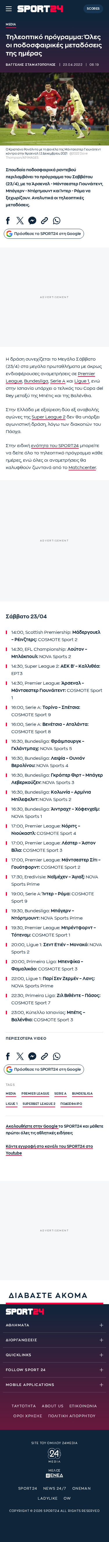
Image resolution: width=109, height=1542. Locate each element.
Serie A (57, 381)
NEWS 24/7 (55, 1488)
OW (67, 1498)
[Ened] (54, 1475)
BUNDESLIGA (82, 1093)
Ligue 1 (81, 381)
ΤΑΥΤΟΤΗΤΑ (24, 1406)
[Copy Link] (44, 221)
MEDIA (11, 1093)
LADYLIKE (48, 1498)
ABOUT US (53, 1406)
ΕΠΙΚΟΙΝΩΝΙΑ (83, 1406)
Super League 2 (48, 417)
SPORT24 (27, 1488)
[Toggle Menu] (9, 9)
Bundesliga (36, 381)
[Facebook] (8, 221)
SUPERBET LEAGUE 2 (39, 1104)
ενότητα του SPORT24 (55, 446)
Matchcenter (82, 467)
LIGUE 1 (11, 1104)
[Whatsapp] (57, 221)
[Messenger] (32, 221)
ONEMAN (81, 1488)
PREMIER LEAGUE (35, 1093)
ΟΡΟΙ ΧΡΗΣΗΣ (27, 1416)
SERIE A (60, 1093)
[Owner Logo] (54, 1454)
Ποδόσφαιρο (71, 1104)
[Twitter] (20, 221)
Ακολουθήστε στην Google (32, 1126)
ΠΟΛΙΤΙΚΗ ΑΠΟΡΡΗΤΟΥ (72, 1416)
